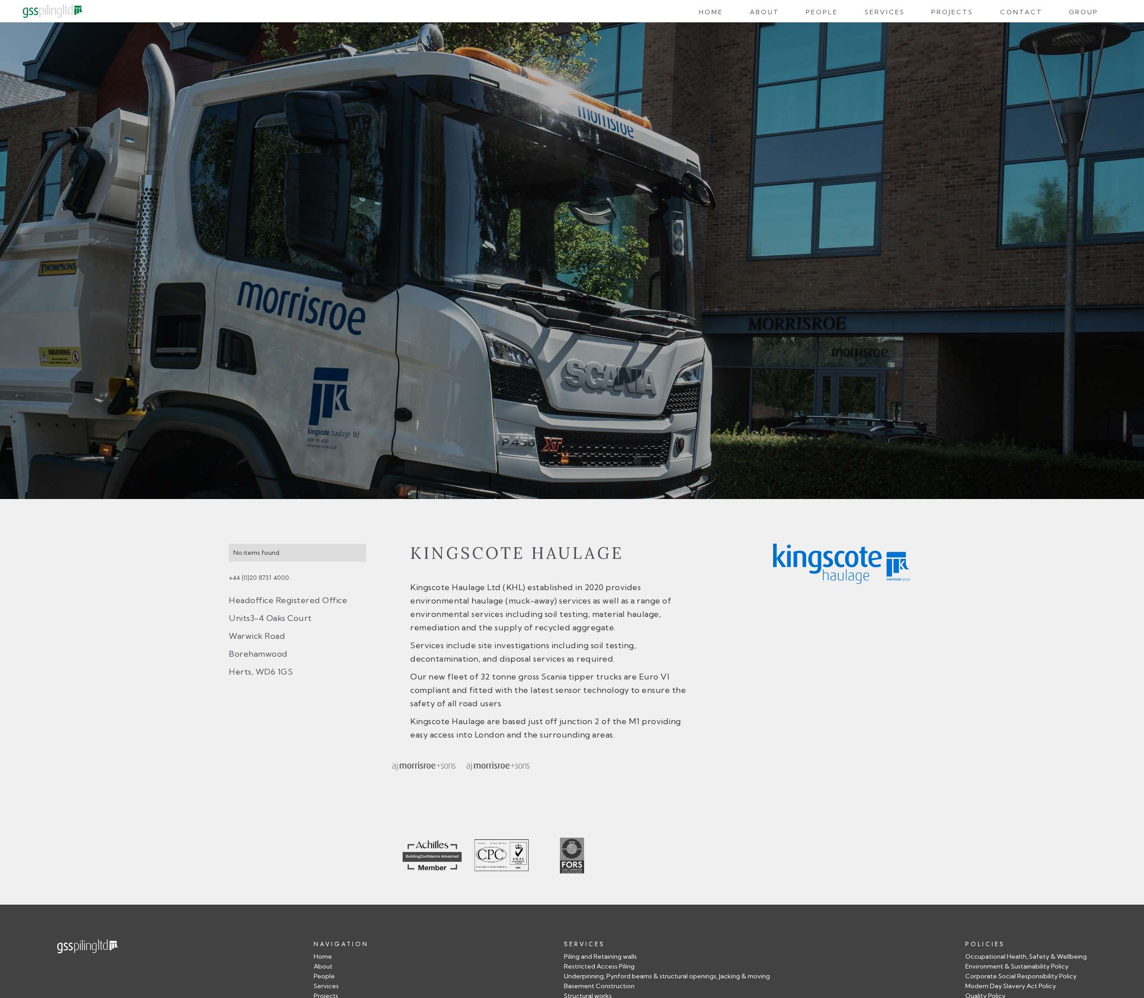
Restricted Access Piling (599, 966)
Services (885, 12)
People (822, 12)
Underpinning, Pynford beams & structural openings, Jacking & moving (667, 976)
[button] (821, 11)
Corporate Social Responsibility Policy (1021, 976)
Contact (1021, 12)
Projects (952, 12)
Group (1083, 12)
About (764, 12)
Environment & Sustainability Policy (1016, 966)
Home (711, 12)
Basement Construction (599, 986)
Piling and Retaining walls (600, 956)
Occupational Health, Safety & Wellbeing (1026, 956)
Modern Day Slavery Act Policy (1010, 986)
